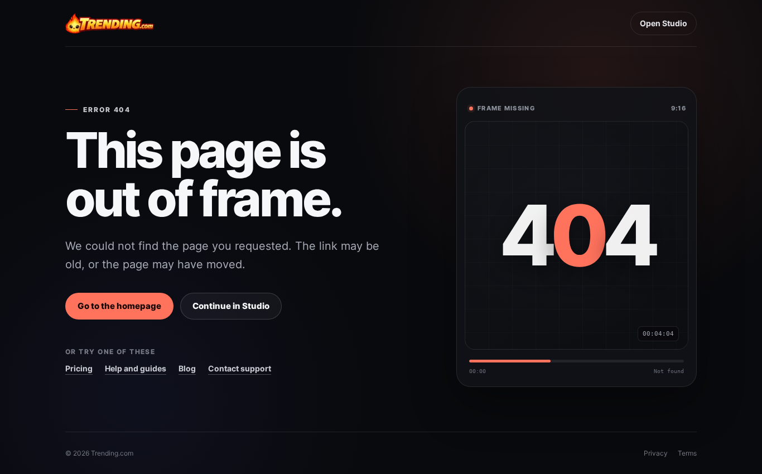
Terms (687, 453)
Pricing (79, 368)
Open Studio (663, 23)
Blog (187, 368)
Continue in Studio (230, 306)
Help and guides (135, 368)
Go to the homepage (119, 306)
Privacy (656, 453)
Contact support (239, 368)
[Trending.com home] (110, 23)
